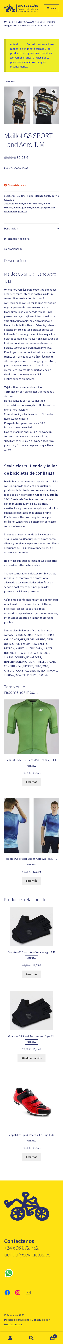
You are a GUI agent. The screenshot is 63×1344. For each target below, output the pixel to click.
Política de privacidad (16, 1319)
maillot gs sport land (43, 207)
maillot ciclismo (33, 203)
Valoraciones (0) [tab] (13, 249)
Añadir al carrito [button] (32, 1058)
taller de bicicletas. (29, 565)
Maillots (41, 21)
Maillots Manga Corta (38, 195)
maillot (19, 203)
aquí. (23, 526)
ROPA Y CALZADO (25, 21)
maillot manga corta (15, 211)
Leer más (31, 782)
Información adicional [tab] (17, 238)
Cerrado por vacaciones (40, 44)
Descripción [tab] (11, 228)
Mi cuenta (10, 1338)
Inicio (10, 21)
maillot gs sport (22, 207)
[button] (54, 91)
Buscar (31, 1338)
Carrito (48, 1335)
